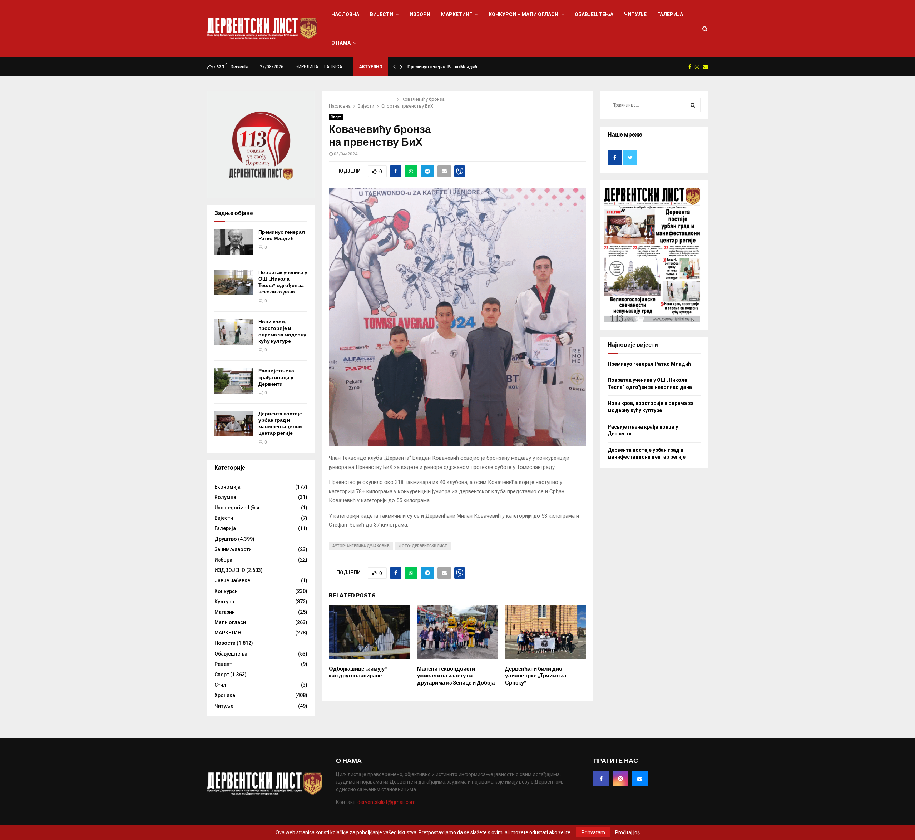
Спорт (336, 117)
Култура (224, 601)
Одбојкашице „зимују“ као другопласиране (358, 672)
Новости (225, 643)
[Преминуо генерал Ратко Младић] (233, 242)
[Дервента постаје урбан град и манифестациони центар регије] (233, 423)
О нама (341, 43)
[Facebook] (601, 778)
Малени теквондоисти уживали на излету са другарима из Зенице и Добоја (456, 676)
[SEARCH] (693, 105)
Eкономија (227, 487)
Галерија (670, 14)
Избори (420, 14)
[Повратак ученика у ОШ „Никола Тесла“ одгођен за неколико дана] (233, 282)
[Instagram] (620, 778)
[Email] (640, 778)
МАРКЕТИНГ (456, 14)
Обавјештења (594, 14)
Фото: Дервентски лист (423, 546)
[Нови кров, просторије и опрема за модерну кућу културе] (233, 332)
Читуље (635, 14)
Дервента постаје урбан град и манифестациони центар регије (280, 423)
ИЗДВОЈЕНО (229, 570)
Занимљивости (233, 549)
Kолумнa (225, 497)
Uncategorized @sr (237, 507)
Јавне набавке (232, 580)
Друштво (225, 539)
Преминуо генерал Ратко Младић (442, 66)
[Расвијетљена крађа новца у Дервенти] (233, 381)
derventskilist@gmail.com (386, 802)
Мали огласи (230, 622)
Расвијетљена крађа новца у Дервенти (276, 377)
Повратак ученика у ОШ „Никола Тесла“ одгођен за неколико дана (282, 282)
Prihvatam (593, 832)
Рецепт (223, 664)
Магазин (224, 612)
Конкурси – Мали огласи (523, 14)
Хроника (224, 695)
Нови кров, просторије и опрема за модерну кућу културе (282, 332)
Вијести (381, 14)
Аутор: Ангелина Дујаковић (361, 546)
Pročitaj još (627, 832)
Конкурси (226, 591)
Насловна (345, 14)
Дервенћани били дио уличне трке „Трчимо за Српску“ (535, 676)
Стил (220, 685)
